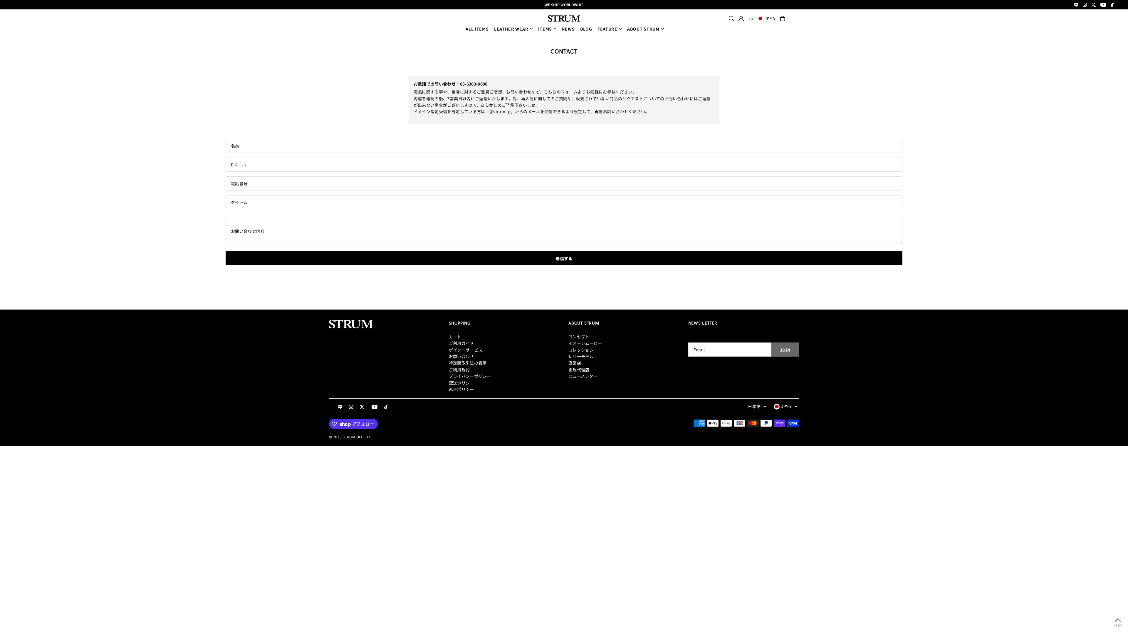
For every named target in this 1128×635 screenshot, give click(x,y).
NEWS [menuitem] (568, 29)
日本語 (754, 406)
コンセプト (579, 337)
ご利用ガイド (461, 343)
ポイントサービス (466, 350)
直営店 (574, 363)
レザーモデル (581, 356)
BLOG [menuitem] (586, 29)
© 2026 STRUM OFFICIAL (350, 436)
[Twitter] (1093, 5)
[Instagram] (1085, 5)
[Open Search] (731, 18)
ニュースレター (582, 376)
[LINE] (1076, 5)
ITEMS (545, 29)
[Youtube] (1103, 5)
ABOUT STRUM (643, 29)
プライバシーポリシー (470, 376)
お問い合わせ (461, 356)
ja (750, 18)
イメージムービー (585, 343)
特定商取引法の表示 (468, 363)
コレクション (581, 350)
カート (455, 337)
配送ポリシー (461, 383)
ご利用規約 (459, 369)
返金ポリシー (461, 389)
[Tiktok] (1112, 5)
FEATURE (607, 29)
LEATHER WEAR (511, 29)
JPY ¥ (770, 18)
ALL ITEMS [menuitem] (477, 29)
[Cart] (782, 18)
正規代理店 (579, 369)
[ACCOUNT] (741, 18)
